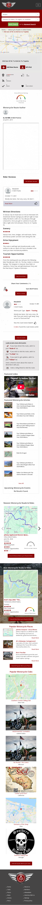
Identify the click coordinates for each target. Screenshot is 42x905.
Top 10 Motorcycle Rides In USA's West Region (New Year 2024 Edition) (26, 464)
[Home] (9, 2)
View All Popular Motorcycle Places (21, 666)
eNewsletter (27, 892)
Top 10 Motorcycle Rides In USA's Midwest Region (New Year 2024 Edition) (25, 445)
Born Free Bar (21, 652)
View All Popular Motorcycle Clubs (21, 863)
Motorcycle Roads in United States (19, 30)
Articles (9, 898)
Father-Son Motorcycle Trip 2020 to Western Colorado (25, 473)
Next (39, 528)
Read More (8, 203)
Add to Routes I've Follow (8, 357)
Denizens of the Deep (21, 824)
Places (9, 892)
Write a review (21, 293)
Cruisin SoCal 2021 (21, 793)
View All (21, 483)
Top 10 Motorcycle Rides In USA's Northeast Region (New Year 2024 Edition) (26, 406)
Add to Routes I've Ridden (8, 345)
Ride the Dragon (22, 453)
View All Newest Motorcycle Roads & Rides (21, 556)
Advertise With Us (29, 895)
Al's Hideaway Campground (25, 641)
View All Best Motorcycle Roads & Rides (21, 619)
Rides (8, 895)
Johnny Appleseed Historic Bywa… (16, 535)
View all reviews (21, 337)
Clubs (8, 889)
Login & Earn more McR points (16, 343)
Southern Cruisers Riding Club (21, 700)
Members (27, 889)
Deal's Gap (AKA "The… (12, 600)
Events (9, 887)
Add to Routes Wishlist (8, 351)
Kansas (9, 74)
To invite (7, 368)
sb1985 (7, 118)
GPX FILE (29, 67)
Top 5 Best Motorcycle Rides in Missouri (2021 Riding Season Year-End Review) (26, 425)
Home (4, 30)
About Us (27, 887)
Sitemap (26, 898)
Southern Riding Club (21, 855)
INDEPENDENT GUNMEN (21, 731)
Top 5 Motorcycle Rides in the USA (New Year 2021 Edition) (26, 415)
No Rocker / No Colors (21, 762)
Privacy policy (28, 901)
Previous (2, 528)
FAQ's (9, 901)
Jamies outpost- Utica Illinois (26, 630)
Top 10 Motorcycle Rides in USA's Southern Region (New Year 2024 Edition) (25, 435)
